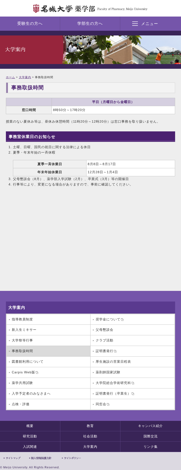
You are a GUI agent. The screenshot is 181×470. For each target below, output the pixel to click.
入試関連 (30, 446)
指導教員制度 (22, 319)
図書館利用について (28, 361)
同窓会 (101, 404)
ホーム (10, 77)
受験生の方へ (30, 23)
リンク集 (151, 446)
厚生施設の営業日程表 (113, 361)
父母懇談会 (104, 330)
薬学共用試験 (22, 383)
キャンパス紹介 (150, 426)
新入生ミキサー (24, 330)
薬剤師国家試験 (108, 372)
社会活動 (90, 436)
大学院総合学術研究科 (113, 383)
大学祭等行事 (22, 340)
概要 (29, 426)
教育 (90, 426)
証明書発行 (104, 351)
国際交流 (151, 436)
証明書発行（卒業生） (113, 393)
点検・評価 (20, 404)
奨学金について (108, 319)
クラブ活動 (104, 340)
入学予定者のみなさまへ (31, 393)
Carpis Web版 (23, 372)
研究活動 (30, 436)
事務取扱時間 (22, 351)
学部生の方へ (90, 23)
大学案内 (25, 77)
